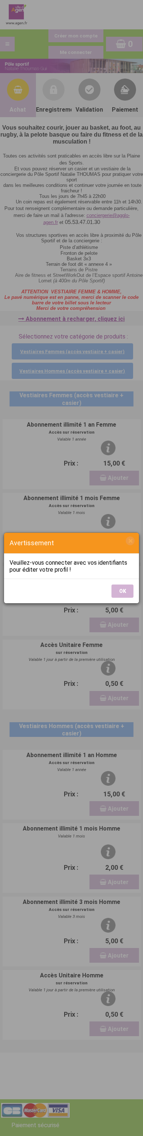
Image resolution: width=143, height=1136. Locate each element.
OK (122, 591)
